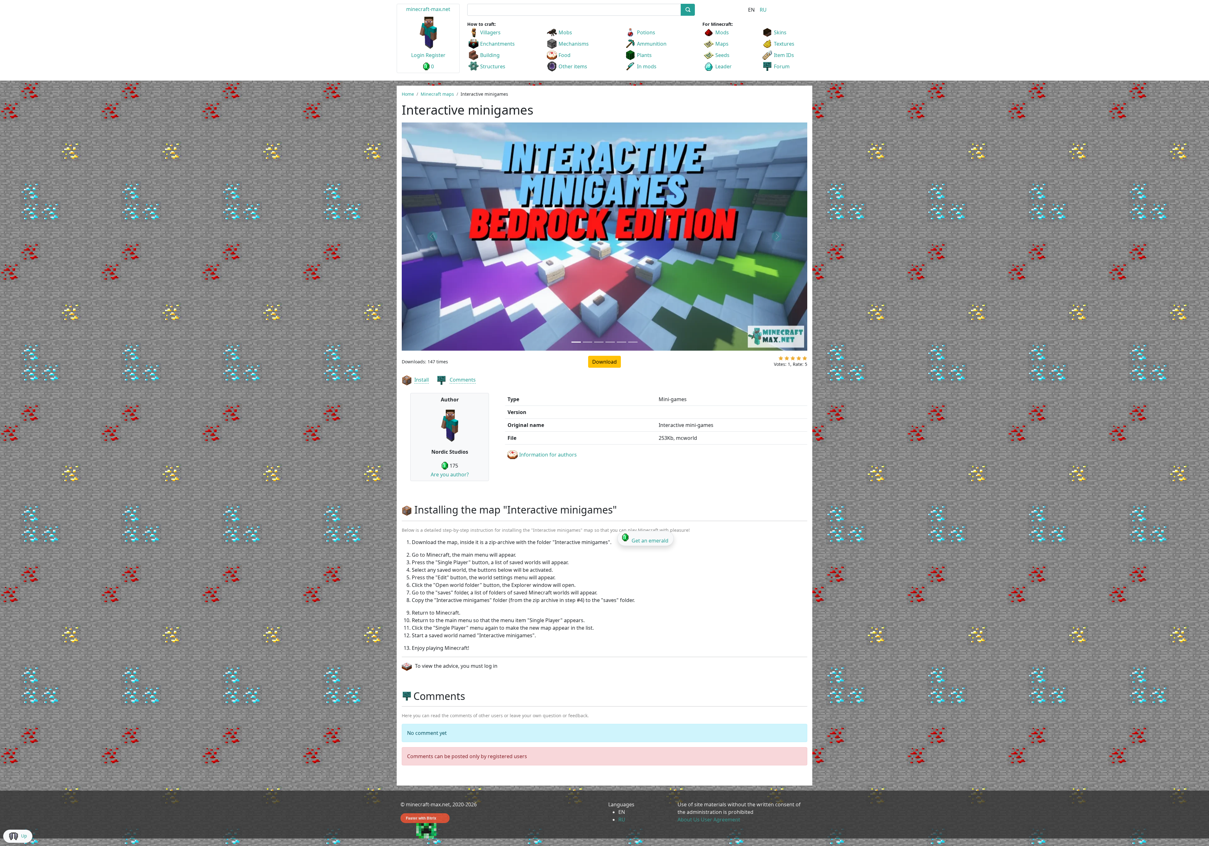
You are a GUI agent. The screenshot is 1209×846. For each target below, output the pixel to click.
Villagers (490, 32)
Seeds (722, 55)
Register (436, 55)
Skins (780, 32)
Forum (782, 66)
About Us (689, 819)
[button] (432, 236)
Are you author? (450, 474)
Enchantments (497, 43)
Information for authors (548, 454)
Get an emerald (650, 540)
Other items (573, 66)
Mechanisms (574, 43)
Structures (492, 66)
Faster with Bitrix (421, 818)
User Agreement (720, 819)
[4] (798, 359)
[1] (780, 359)
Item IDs (784, 55)
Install (421, 379)
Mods (722, 32)
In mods (646, 66)
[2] (786, 359)
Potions (646, 32)
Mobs (565, 32)
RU (763, 9)
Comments (463, 379)
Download (604, 361)
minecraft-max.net (428, 9)
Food (564, 55)
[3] (792, 359)
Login (417, 55)
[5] (804, 359)
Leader (723, 66)
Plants (644, 55)
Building (490, 55)
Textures (784, 43)
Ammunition (652, 43)
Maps (722, 43)
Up (24, 836)
